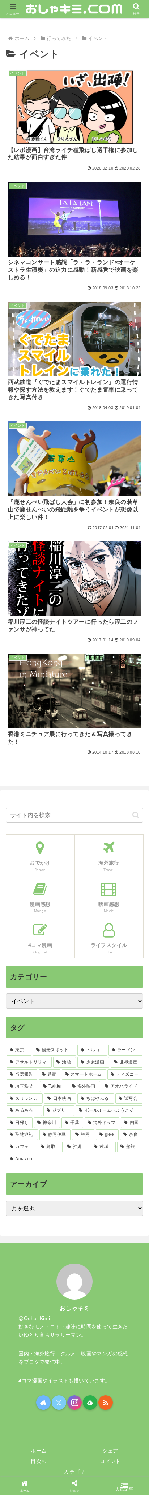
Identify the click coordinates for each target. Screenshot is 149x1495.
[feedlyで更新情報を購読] (90, 1402)
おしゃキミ (74, 1308)
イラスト (58, 1380)
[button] (135, 815)
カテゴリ (74, 1471)
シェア (110, 1451)
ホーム (38, 1451)
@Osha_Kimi (34, 1318)
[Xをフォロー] (59, 1402)
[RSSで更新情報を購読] (105, 1402)
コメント (110, 1461)
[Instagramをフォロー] (74, 1402)
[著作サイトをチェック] (43, 1402)
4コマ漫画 (30, 1380)
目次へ (38, 1461)
